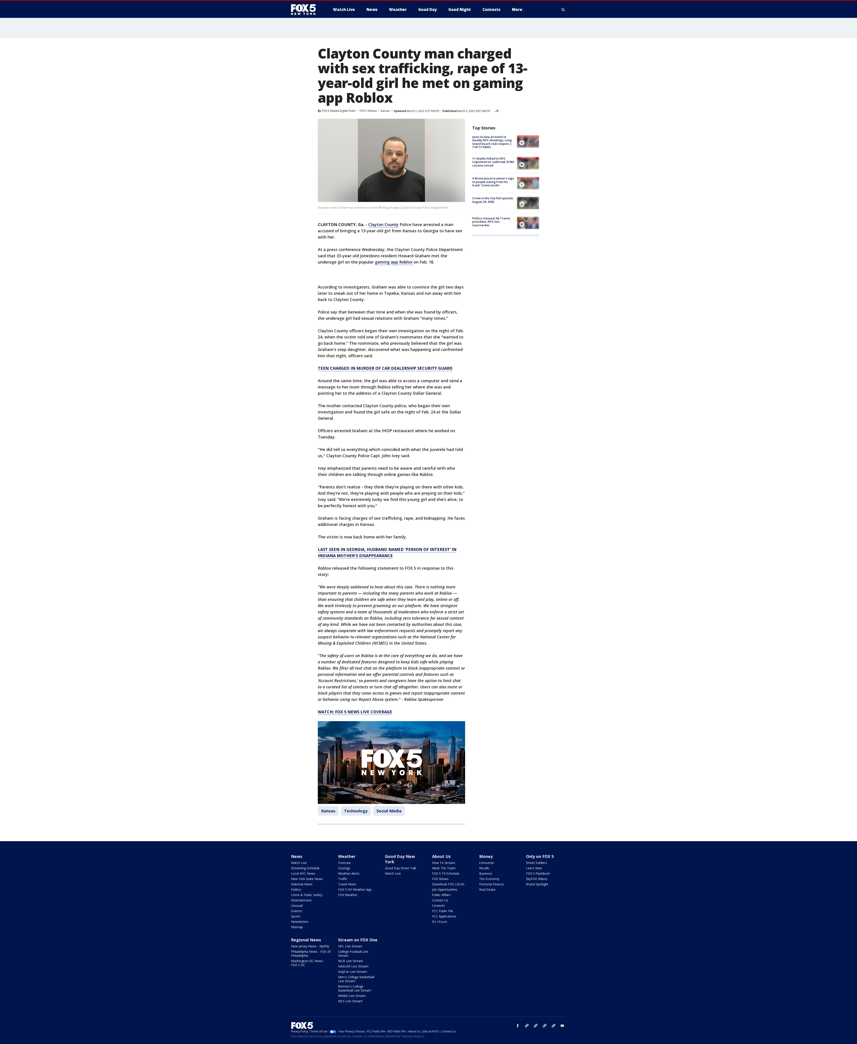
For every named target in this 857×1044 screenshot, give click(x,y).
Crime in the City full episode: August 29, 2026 (493, 200)
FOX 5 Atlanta (368, 111)
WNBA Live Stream (352, 996)
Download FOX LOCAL (448, 884)
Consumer (486, 863)
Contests (438, 905)
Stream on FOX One (357, 939)
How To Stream (443, 863)
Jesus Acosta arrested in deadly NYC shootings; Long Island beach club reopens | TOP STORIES (492, 142)
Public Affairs (441, 895)
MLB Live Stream (350, 961)
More (517, 9)
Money (486, 856)
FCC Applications (444, 916)
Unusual (297, 905)
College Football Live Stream (353, 953)
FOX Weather (347, 895)
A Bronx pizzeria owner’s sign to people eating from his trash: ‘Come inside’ (493, 181)
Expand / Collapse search (563, 9)
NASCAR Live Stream (353, 966)
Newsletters (299, 921)
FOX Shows (440, 879)
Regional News (306, 939)
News (296, 856)
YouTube (544, 1025)
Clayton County (383, 224)
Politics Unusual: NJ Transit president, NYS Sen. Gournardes (491, 221)
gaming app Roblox (394, 262)
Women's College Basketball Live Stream (354, 988)
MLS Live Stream (350, 1001)
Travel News (347, 884)
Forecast (344, 863)
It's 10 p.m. (440, 921)
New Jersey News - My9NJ (310, 946)
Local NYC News (303, 873)
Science (296, 911)
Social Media (388, 811)
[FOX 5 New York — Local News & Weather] (305, 9)
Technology (356, 811)
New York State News (307, 879)
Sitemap (297, 927)
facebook (517, 1025)
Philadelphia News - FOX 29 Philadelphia (311, 953)
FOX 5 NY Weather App (355, 889)
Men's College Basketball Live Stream (356, 979)
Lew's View (534, 868)
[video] (528, 141)
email (562, 1025)
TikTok (535, 1025)
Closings (344, 868)
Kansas (385, 111)
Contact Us (440, 900)
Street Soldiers (536, 863)
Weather (347, 856)
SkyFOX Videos (536, 879)
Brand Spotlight (537, 884)
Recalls (484, 868)
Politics (296, 889)
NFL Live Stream (350, 946)
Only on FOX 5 (540, 856)
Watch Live (299, 863)
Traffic (342, 879)
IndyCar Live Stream (352, 971)
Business (485, 873)
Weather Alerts (349, 873)
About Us (441, 856)
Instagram (526, 1025)
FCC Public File (442, 911)
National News (301, 884)
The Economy (489, 879)
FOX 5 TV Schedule (445, 873)
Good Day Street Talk (400, 868)
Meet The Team (444, 868)
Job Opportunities (444, 889)
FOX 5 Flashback (538, 873)
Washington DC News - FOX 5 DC (308, 963)
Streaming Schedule (305, 868)
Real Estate (487, 889)
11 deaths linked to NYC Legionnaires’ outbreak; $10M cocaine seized (493, 161)
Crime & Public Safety (306, 895)
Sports (295, 916)
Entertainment (301, 900)
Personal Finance (491, 884)
